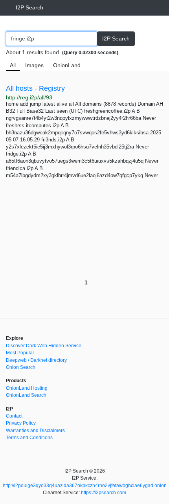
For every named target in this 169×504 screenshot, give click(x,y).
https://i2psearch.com (103, 492)
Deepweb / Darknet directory (36, 360)
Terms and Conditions (29, 437)
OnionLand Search (26, 395)
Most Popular (20, 352)
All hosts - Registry (35, 88)
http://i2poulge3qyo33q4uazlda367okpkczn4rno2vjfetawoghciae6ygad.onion (85, 485)
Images (34, 65)
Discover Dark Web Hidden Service (43, 345)
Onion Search (20, 367)
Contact (14, 416)
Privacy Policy (21, 423)
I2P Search (29, 7)
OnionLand (67, 65)
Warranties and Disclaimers (35, 430)
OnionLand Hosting (27, 388)
